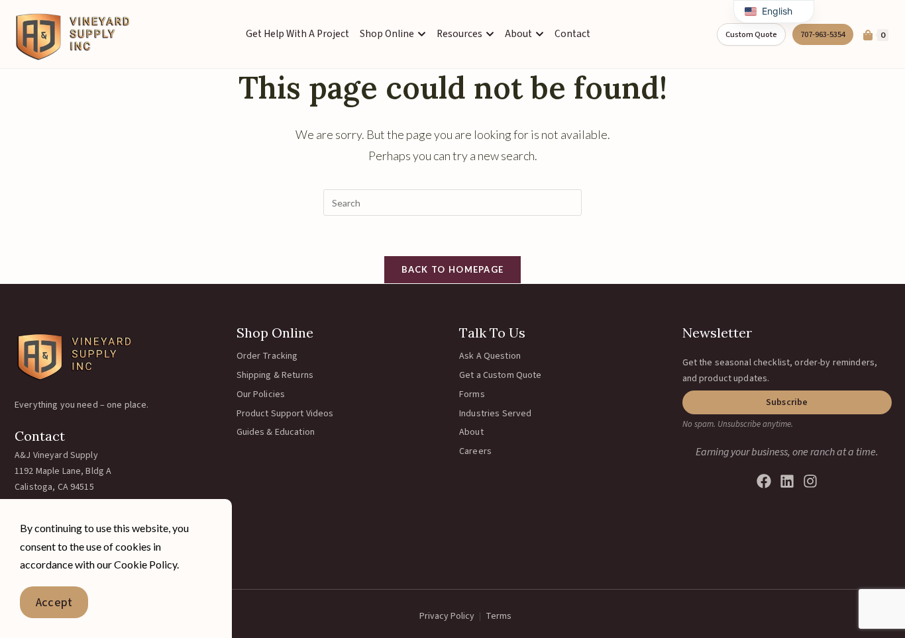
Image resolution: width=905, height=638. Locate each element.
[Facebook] (764, 481)
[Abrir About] (539, 34)
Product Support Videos (285, 413)
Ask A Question (490, 356)
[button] (787, 402)
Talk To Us (492, 332)
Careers (475, 451)
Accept (54, 602)
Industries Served (495, 413)
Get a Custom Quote (500, 375)
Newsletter (717, 332)
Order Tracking (267, 356)
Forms (472, 394)
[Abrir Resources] (490, 34)
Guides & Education (276, 432)
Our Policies (261, 394)
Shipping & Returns (275, 375)
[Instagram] (810, 481)
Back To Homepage (452, 269)
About (471, 432)
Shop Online (275, 332)
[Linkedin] (787, 481)
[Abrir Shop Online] (421, 34)
